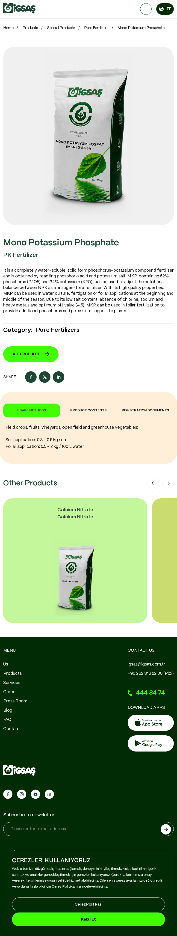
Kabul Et (88, 919)
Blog (7, 710)
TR (168, 9)
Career (10, 692)
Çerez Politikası (88, 904)
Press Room (15, 701)
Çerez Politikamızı (66, 886)
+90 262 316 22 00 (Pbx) (151, 674)
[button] (153, 483)
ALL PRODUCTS (26, 354)
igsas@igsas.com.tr (146, 664)
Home (8, 28)
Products (30, 28)
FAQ (7, 720)
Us (5, 664)
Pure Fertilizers (96, 28)
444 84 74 (150, 693)
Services (11, 683)
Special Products (61, 28)
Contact (11, 729)
